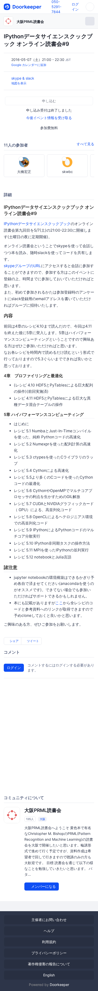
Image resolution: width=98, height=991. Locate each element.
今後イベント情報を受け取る (49, 118)
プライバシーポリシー (49, 953)
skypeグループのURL (22, 265)
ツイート (32, 641)
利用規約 (49, 942)
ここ (59, 602)
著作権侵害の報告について (49, 964)
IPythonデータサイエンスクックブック (37, 223)
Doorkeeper (59, 984)
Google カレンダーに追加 (28, 65)
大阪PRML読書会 (30, 21)
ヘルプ (49, 931)
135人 (30, 819)
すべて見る (85, 144)
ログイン (14, 667)
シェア (14, 641)
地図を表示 (18, 83)
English (49, 975)
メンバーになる (43, 886)
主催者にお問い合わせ (49, 919)
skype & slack (23, 78)
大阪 (42, 819)
